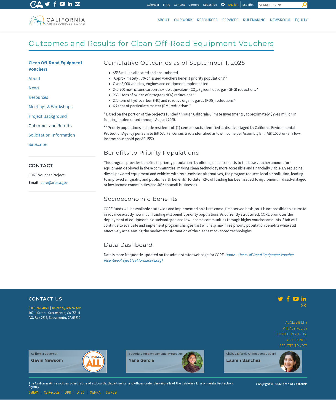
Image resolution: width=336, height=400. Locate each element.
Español (247, 4)
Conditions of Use (292, 334)
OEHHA (95, 392)
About (164, 19)
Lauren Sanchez (243, 360)
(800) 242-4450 (38, 308)
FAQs (166, 4)
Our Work (183, 19)
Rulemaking (254, 19)
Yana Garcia (141, 360)
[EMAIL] (77, 4)
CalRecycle (51, 392)
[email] (304, 306)
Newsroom (280, 19)
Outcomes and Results (50, 125)
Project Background (48, 116)
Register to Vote (293, 346)
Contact (179, 4)
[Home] (57, 20)
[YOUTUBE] (62, 4)
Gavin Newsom (47, 360)
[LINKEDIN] (70, 4)
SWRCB (111, 392)
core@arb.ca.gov (54, 182)
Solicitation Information (52, 135)
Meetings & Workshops (50, 106)
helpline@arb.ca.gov (66, 308)
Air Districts (297, 340)
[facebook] (288, 299)
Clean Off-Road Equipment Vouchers (56, 66)
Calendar (153, 4)
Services (230, 19)
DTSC (81, 392)
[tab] (223, 4)
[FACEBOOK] (55, 4)
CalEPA (33, 392)
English (233, 4)
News (34, 88)
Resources (207, 19)
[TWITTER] (47, 4)
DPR (68, 392)
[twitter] (280, 299)
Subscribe (210, 4)
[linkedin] (304, 299)
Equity (301, 19)
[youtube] (296, 299)
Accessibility (296, 322)
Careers (194, 4)
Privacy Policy (295, 328)
